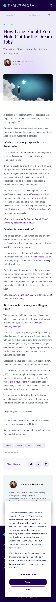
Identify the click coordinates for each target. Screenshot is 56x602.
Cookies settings (28, 574)
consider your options (17, 382)
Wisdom (8, 25)
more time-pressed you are (40, 256)
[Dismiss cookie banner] (46, 507)
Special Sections (34, 15)
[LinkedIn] (46, 464)
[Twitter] (38, 464)
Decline (28, 589)
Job (29, 446)
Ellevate (29, 411)
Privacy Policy (15, 547)
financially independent (17, 243)
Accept (28, 582)
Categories (9, 15)
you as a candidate (28, 156)
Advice (8, 446)
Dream (19, 446)
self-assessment (35, 194)
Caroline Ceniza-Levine (22, 61)
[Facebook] (31, 464)
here (15, 420)
